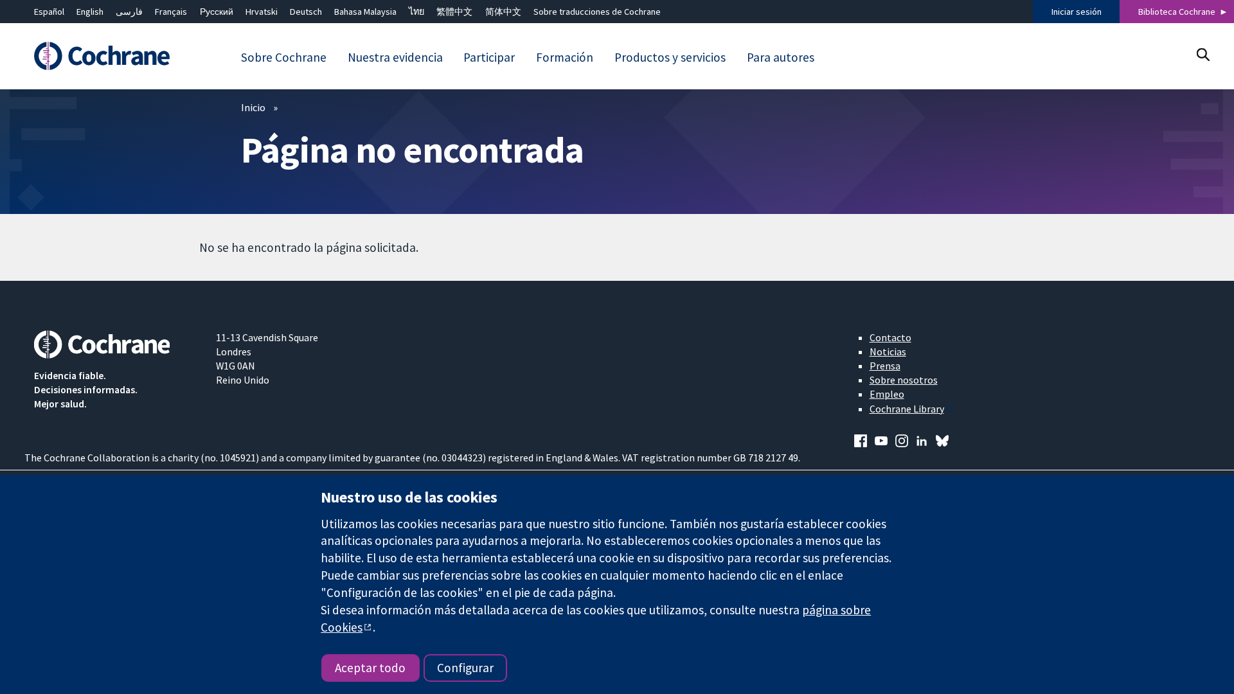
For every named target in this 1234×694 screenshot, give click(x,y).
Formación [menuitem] (564, 57)
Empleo (887, 393)
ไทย (416, 11)
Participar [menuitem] (489, 57)
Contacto (890, 337)
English (89, 11)
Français (171, 11)
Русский (216, 11)
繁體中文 (454, 11)
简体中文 (503, 11)
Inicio (253, 107)
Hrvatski (262, 11)
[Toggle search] (1203, 54)
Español (49, 11)
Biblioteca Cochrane (1176, 11)
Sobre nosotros (904, 379)
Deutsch (306, 11)
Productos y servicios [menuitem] (670, 57)
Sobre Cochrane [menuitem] (283, 57)
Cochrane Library (907, 408)
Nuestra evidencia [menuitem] (395, 57)
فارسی (129, 11)
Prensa (885, 365)
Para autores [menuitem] (780, 57)
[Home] (116, 56)
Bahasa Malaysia (365, 11)
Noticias (888, 351)
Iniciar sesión (1076, 11)
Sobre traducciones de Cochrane (597, 11)
